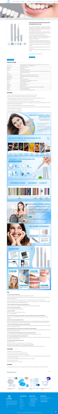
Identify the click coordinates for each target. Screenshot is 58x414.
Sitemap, (34, 412)
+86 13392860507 (32, 404)
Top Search (40, 412)
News (20, 406)
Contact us (31, 57)
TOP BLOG (36, 412)
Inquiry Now (45, 401)
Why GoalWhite (22, 405)
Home (21, 398)
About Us (21, 403)
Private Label (22, 402)
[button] (26, 44)
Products (21, 399)
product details (10, 59)
